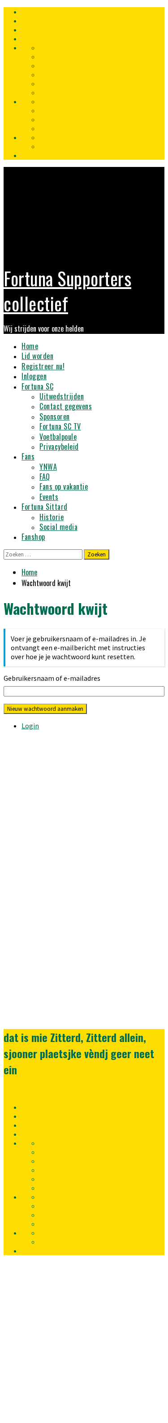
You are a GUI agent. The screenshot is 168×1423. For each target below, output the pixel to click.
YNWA (48, 466)
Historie (51, 517)
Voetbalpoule (58, 436)
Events (48, 496)
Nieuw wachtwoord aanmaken (45, 709)
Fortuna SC (37, 386)
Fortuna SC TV (60, 426)
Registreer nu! (43, 366)
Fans (28, 456)
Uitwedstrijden (61, 396)
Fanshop (33, 536)
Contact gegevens (65, 406)
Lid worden (37, 355)
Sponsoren (54, 416)
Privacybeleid (59, 446)
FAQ (44, 476)
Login (30, 725)
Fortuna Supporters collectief (67, 291)
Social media (58, 526)
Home (30, 346)
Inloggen (34, 376)
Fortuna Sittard (45, 506)
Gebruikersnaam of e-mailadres (52, 678)
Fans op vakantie (63, 486)
